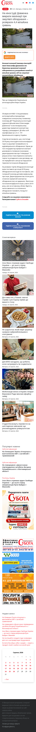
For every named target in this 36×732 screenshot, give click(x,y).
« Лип (7, 679)
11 (10, 666)
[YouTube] (26, 2)
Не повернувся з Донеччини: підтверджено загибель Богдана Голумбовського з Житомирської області (16, 468)
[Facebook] (29, 2)
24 (6, 671)
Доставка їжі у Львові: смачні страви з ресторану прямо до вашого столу (15, 299)
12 (14, 666)
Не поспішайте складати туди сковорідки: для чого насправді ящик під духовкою (17, 639)
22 (26, 669)
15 (26, 666)
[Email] (23, 2)
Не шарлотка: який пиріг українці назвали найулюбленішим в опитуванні (17, 331)
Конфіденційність (8, 727)
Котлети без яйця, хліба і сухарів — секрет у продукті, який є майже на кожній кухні (17, 644)
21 (22, 669)
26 (14, 671)
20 (18, 669)
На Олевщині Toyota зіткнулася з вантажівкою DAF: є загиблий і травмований (16, 453)
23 (30, 669)
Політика (5, 478)
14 (22, 666)
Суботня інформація (9, 449)
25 (10, 671)
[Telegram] (33, 2)
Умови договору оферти (11, 724)
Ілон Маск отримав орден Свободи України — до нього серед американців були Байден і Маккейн (17, 266)
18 (10, 669)
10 (6, 666)
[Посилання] (7, 2)
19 (14, 669)
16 (30, 666)
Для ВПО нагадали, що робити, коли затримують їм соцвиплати (16, 362)
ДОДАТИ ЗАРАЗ (9, 57)
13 (18, 666)
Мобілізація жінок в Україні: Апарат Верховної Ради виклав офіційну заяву (18, 393)
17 (6, 669)
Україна (12, 478)
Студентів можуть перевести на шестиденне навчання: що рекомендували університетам (16, 426)
